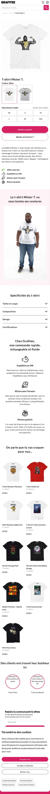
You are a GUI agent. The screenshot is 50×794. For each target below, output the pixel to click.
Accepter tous (25, 759)
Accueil (5, 13)
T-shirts (11, 13)
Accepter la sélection (25, 766)
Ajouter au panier (25, 129)
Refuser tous (25, 772)
